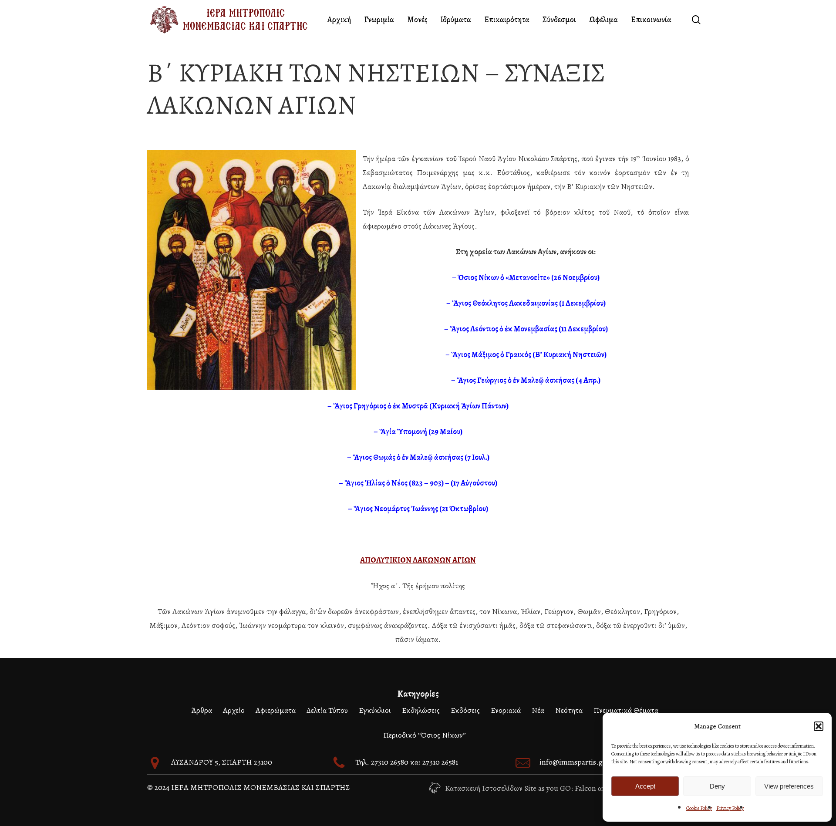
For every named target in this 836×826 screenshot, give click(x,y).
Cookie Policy (699, 808)
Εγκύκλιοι (375, 710)
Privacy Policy (730, 808)
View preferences (789, 786)
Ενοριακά (506, 710)
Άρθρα (201, 710)
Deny (717, 786)
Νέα (538, 710)
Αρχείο (234, 710)
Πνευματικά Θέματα (625, 710)
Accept (645, 786)
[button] (818, 726)
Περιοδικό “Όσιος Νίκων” (424, 735)
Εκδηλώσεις (421, 710)
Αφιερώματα (276, 710)
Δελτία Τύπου (327, 710)
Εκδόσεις (465, 710)
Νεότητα (569, 710)
